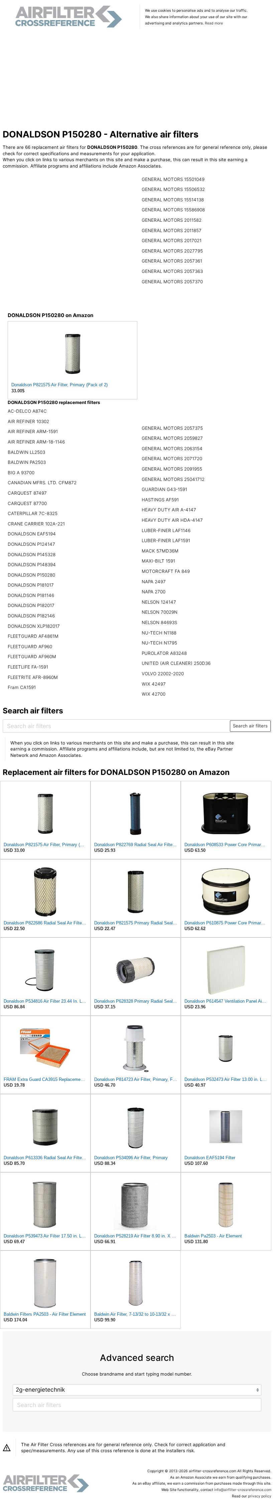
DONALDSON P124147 (31, 544)
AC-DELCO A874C (27, 411)
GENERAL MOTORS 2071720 (172, 458)
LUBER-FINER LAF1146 (166, 530)
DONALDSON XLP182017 (34, 626)
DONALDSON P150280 (31, 575)
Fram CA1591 (22, 687)
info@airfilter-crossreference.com (242, 1490)
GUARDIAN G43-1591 (164, 489)
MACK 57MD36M (160, 551)
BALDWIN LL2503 (26, 452)
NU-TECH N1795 (159, 642)
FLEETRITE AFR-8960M (33, 677)
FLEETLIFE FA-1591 (28, 667)
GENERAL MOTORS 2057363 (172, 271)
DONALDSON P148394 (32, 564)
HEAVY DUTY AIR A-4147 (169, 509)
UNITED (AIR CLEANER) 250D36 (176, 663)
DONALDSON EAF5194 (32, 533)
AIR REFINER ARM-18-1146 (36, 441)
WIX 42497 (154, 684)
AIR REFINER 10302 (28, 421)
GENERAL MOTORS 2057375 (172, 428)
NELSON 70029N (159, 612)
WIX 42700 (153, 694)
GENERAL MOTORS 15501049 (173, 179)
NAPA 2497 (154, 581)
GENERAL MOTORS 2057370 (172, 281)
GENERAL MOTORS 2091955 (172, 469)
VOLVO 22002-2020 (163, 673)
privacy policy (259, 1496)
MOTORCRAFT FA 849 (166, 571)
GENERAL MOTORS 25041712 (173, 479)
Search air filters (250, 725)
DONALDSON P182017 (31, 605)
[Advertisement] (137, 79)
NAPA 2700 (153, 591)
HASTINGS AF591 (160, 499)
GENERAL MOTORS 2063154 (172, 448)
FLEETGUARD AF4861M (33, 636)
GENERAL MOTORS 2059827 (172, 438)
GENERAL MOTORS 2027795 (172, 251)
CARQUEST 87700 (27, 503)
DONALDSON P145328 (31, 554)
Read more (214, 23)
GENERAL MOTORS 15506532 (173, 189)
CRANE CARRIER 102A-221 (36, 523)
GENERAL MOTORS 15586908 (173, 209)
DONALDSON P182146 (31, 615)
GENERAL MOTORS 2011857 (171, 230)
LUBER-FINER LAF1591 (166, 540)
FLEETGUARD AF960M (32, 656)
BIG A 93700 (21, 472)
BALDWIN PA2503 (27, 462)
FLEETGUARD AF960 (30, 646)
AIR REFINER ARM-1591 (33, 431)
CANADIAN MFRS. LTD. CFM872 (42, 482)
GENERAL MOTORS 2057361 (172, 261)
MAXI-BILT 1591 (158, 561)
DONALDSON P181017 (31, 585)
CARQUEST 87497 (27, 493)
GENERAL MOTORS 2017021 (171, 240)
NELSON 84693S (159, 622)
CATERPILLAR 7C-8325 (32, 513)
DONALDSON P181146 (31, 595)
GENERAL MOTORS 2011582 (171, 220)
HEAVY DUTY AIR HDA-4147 (172, 520)
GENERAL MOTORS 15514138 (173, 199)
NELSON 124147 (159, 602)
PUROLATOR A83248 (164, 653)
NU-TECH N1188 (159, 632)
